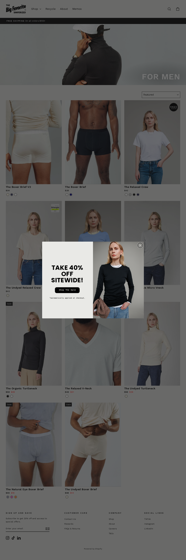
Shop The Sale (67, 290)
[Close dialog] (140, 245)
